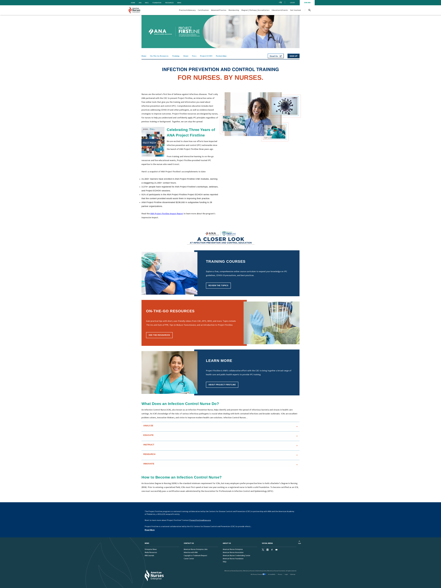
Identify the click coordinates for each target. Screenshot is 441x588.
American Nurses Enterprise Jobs (196, 549)
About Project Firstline (222, 385)
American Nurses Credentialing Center (236, 555)
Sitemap (292, 574)
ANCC (147, 3)
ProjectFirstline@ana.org (200, 520)
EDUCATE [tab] (148, 435)
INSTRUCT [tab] (148, 444)
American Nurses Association (233, 552)
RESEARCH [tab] (149, 454)
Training (175, 56)
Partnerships (221, 56)
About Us (227, 543)
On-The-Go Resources (159, 56)
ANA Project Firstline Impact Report (166, 213)
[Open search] (309, 10)
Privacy (280, 574)
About (185, 56)
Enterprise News (151, 549)
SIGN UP (294, 56)
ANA (140, 3)
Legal (286, 574)
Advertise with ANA (191, 552)
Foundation (157, 3)
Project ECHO (206, 56)
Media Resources (151, 552)
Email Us (274, 56)
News (179, 3)
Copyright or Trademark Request (195, 555)
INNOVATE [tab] (148, 464)
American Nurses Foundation (233, 558)
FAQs (224, 562)
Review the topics (218, 285)
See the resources (159, 335)
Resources (169, 3)
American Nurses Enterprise (233, 549)
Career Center (189, 558)
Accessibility (271, 574)
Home (133, 3)
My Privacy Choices (256, 574)
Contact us (189, 543)
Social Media (267, 543)
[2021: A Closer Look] (180, 237)
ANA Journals (149, 555)
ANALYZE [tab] (148, 425)
